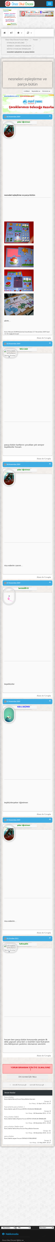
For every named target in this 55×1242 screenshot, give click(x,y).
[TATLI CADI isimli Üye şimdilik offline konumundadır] (10, 353)
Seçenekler (35, 91)
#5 (50, 701)
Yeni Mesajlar (11, 33)
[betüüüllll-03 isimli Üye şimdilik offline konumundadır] (9, 595)
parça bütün (9, 1136)
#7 (50, 938)
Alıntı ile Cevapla (44, 338)
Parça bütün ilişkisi (11, 1117)
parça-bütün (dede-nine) (13, 1127)
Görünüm (45, 91)
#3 (50, 464)
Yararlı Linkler (20, 33)
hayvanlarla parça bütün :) (14, 1107)
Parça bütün (9, 1097)
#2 (50, 343)
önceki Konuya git (19, 1085)
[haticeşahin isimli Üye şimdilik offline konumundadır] (10, 948)
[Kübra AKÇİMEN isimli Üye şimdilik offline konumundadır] (9, 713)
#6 (50, 819)
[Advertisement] (37, 22)
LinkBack (27, 91)
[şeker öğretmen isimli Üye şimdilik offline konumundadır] (9, 129)
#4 (50, 582)
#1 (50, 116)
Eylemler (29, 33)
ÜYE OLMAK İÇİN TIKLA (27, 1077)
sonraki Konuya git (37, 1085)
